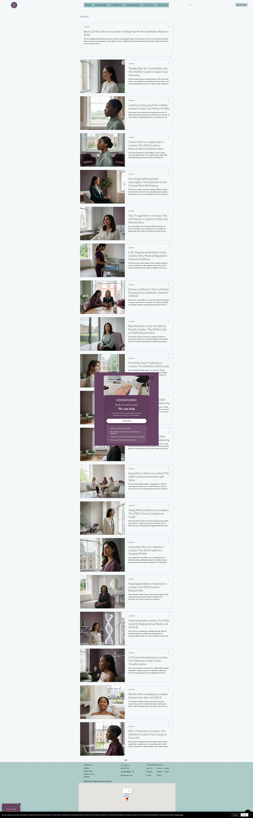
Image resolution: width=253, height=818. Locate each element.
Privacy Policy (179, 815)
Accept (244, 815)
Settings (235, 815)
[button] (152, 378)
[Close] (250, 814)
